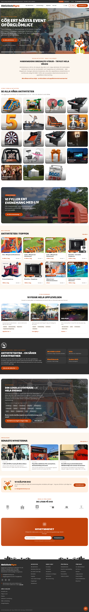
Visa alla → (85, 234)
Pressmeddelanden (80, 578)
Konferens (63, 571)
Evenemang (40, 5)
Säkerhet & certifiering (6, 598)
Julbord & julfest (65, 576)
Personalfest (64, 574)
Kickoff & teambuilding (66, 569)
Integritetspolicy (5, 603)
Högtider (33, 576)
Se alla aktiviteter (8, 40)
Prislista (3, 596)
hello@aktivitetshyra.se (23, 489)
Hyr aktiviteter (29, 5)
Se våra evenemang (13, 214)
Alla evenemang (50, 578)
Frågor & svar (4, 594)
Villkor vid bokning (5, 601)
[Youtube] (9, 580)
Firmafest (48, 567)
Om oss (54, 5)
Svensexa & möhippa (51, 574)
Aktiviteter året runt (35, 569)
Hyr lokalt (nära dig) (36, 571)
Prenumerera (58, 538)
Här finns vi (78, 569)
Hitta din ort (38, 421)
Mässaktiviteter (64, 567)
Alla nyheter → (84, 441)
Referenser (48, 576)
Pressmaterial (79, 576)
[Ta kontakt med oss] (86, 609)
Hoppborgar (34, 581)
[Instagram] (5, 580)
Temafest (48, 569)
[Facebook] (2, 580)
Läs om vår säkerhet (9, 368)
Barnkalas (33, 574)
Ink (66, 1)
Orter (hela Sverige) (36, 578)
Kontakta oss (82, 5)
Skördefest (48, 571)
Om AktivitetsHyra (80, 567)
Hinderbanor (34, 583)
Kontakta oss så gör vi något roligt (17, 421)
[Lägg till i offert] (19, 239)
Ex (61, 1)
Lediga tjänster (79, 574)
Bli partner (78, 581)
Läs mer (21, 584)
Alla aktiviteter (34, 567)
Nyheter (48, 5)
